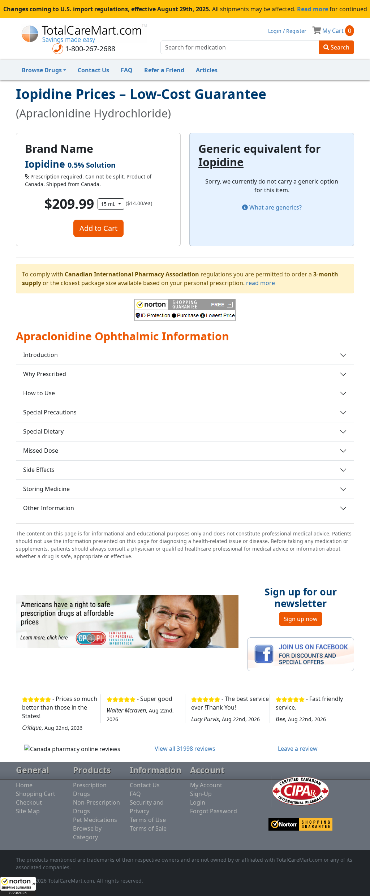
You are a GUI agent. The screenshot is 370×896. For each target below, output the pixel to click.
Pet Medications (95, 820)
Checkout (29, 802)
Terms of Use (148, 820)
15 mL (109, 204)
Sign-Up (201, 794)
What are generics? (275, 207)
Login (197, 802)
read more (260, 283)
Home (24, 785)
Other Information (48, 508)
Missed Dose (40, 451)
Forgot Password (213, 811)
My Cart (336, 31)
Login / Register (287, 30)
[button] (18, 886)
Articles (207, 70)
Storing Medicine (46, 489)
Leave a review (298, 749)
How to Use (39, 393)
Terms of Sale (148, 828)
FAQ (127, 70)
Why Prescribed (44, 374)
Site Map (28, 811)
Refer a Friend (164, 70)
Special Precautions (50, 412)
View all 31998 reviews (185, 749)
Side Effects (39, 470)
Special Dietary (43, 431)
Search (339, 47)
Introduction (40, 355)
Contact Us (93, 70)
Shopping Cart (35, 794)
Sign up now (301, 619)
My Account (206, 785)
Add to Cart (98, 228)
